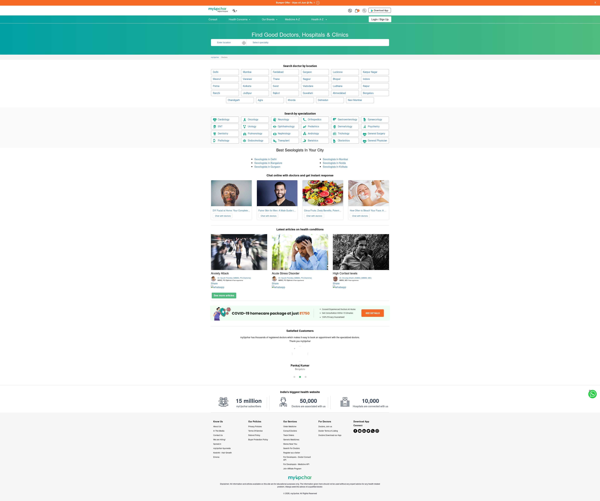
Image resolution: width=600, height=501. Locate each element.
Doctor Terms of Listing (328, 430)
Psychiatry (374, 126)
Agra (260, 100)
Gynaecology (375, 119)
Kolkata (247, 86)
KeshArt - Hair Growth (222, 452)
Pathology (223, 140)
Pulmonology (255, 133)
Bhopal (336, 79)
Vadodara (308, 86)
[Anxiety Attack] (239, 252)
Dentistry (223, 133)
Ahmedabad (339, 93)
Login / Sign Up (380, 19)
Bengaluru (368, 93)
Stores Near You (290, 443)
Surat (276, 86)
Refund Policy (254, 435)
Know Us (218, 421)
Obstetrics (344, 140)
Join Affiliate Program (292, 468)
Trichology (343, 133)
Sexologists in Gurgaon (267, 166)
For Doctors (324, 421)
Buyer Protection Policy (258, 439)
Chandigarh (234, 100)
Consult (213, 19)
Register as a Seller (291, 452)
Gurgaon (307, 72)
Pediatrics (313, 126)
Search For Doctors (291, 448)
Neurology (283, 119)
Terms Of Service (255, 430)
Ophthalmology (286, 126)
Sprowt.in (217, 443)
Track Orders (288, 435)
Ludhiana (337, 86)
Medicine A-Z (292, 19)
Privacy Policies (255, 426)
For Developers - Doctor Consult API (297, 458)
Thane (276, 79)
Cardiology (223, 119)
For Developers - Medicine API (296, 464)
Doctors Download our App (329, 435)
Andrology (313, 133)
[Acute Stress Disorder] (300, 252)
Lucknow (338, 72)
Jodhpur (247, 93)
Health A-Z (317, 19)
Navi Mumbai (355, 100)
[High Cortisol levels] (361, 252)
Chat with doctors (222, 215)
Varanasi (247, 79)
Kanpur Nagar (370, 72)
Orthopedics (314, 119)
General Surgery (376, 133)
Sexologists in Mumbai (335, 159)
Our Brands (268, 19)
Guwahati (308, 93)
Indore (366, 79)
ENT (220, 126)
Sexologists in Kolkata (335, 166)
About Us (217, 426)
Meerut (217, 79)
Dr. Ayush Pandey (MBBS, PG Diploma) (234, 278)
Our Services (290, 421)
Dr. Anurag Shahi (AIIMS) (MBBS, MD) (355, 278)
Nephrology (284, 133)
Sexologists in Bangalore (268, 163)
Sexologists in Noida (334, 163)
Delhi (215, 72)
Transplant (284, 140)
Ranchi (216, 93)
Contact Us (218, 435)
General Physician (377, 140)
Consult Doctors (290, 430)
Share (214, 283)
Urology (252, 126)
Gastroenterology (347, 119)
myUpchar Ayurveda (222, 448)
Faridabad (278, 72)
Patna (216, 86)
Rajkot (276, 93)
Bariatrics (313, 140)
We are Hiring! (219, 439)
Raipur (366, 86)
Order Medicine (289, 426)
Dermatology (345, 126)
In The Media (218, 430)
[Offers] (350, 10)
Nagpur (307, 79)
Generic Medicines (291, 439)
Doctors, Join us (325, 426)
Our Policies (254, 421)
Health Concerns (238, 19)
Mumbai (247, 72)
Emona (216, 457)
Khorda (291, 100)
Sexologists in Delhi (265, 159)
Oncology (253, 119)
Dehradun (323, 100)
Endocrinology (255, 140)
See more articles (224, 295)
